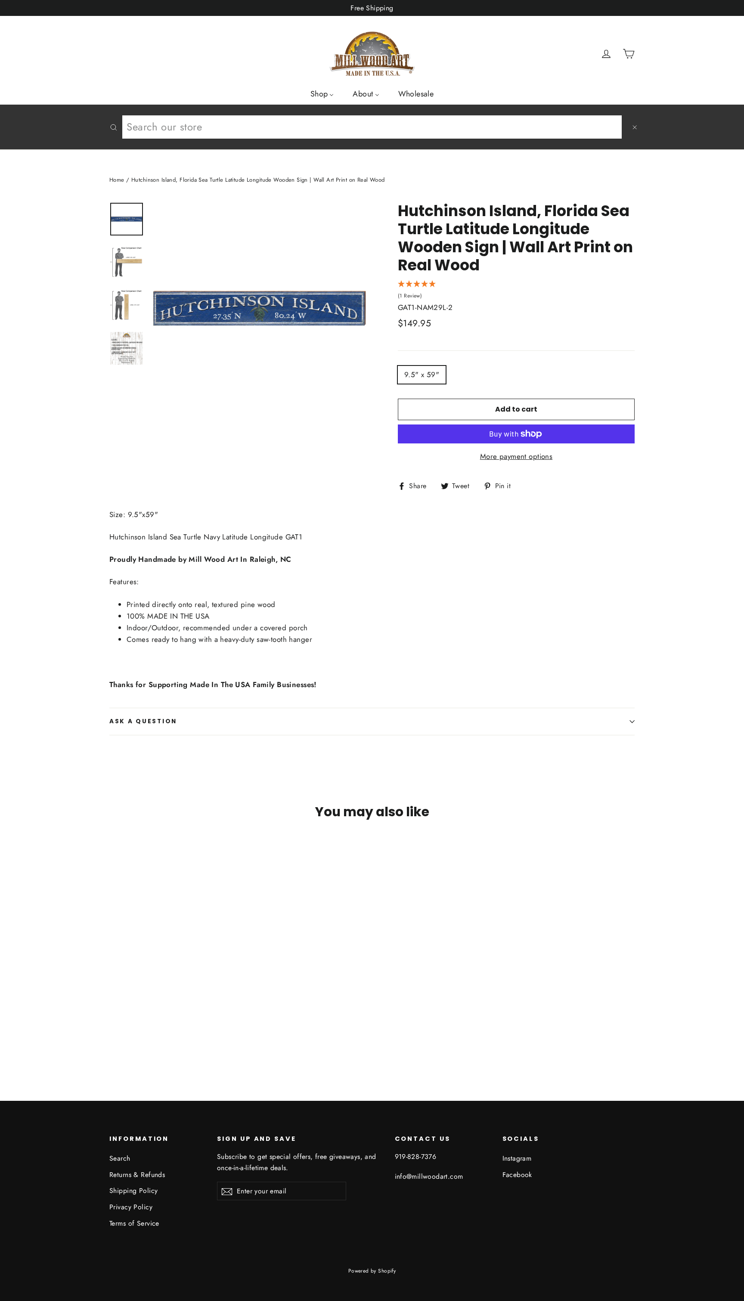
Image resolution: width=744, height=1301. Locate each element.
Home (116, 180)
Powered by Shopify (372, 1271)
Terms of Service (134, 1223)
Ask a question (143, 721)
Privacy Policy (130, 1207)
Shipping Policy (133, 1191)
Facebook (517, 1175)
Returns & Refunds (137, 1175)
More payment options (516, 456)
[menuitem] (322, 93)
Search (119, 1158)
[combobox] (372, 127)
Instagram (517, 1158)
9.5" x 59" (421, 374)
